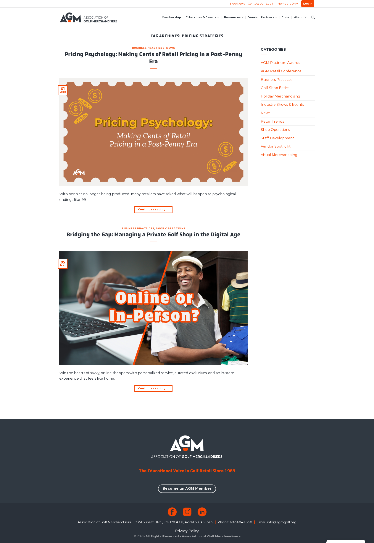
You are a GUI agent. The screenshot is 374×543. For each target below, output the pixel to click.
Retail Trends (272, 121)
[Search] (313, 17)
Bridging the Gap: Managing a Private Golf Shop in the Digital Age (153, 234)
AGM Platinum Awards (280, 63)
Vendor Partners (261, 17)
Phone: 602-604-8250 (235, 522)
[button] (307, 3)
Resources (232, 17)
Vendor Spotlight (276, 146)
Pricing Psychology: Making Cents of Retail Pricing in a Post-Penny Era (153, 58)
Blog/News (237, 3)
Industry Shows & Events (282, 104)
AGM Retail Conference (281, 71)
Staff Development (277, 138)
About (299, 17)
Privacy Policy (187, 531)
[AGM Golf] (88, 17)
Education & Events (201, 17)
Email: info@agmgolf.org (276, 522)
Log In (270, 3)
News (170, 47)
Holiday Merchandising (280, 96)
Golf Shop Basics (275, 88)
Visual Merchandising (279, 155)
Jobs (285, 17)
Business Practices (148, 47)
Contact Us (255, 3)
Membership (171, 17)
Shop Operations (170, 228)
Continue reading (153, 209)
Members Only (287, 3)
